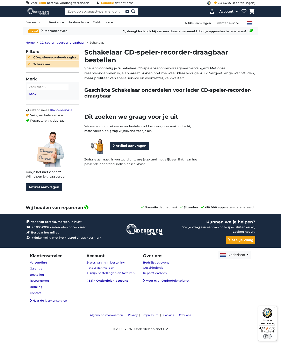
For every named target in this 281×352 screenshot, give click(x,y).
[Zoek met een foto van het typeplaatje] (127, 11)
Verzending (38, 262)
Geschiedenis (153, 268)
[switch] (267, 336)
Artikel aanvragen (43, 187)
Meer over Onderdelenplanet (167, 280)
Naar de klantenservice (49, 300)
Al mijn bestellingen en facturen (110, 273)
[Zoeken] (133, 11)
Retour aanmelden (100, 268)
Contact (36, 293)
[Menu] (274, 308)
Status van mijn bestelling (105, 262)
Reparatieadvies (55, 31)
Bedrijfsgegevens (156, 262)
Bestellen (37, 274)
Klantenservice (61, 110)
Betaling (36, 287)
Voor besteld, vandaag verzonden (59, 3)
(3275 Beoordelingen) (236, 3)
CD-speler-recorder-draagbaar (62, 42)
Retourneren (39, 280)
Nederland (236, 255)
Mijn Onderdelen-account (108, 280)
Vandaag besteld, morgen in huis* (56, 222)
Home (30, 42)
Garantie (36, 268)
